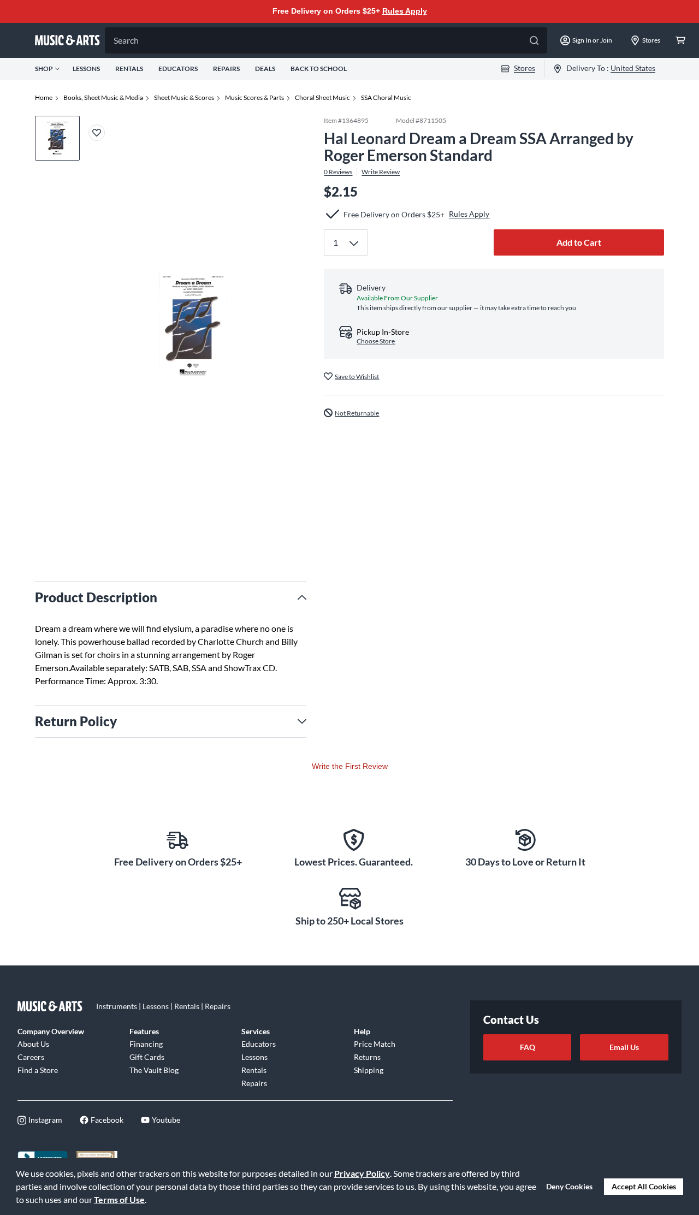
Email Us (624, 1047)
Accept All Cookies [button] (644, 1186)
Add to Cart (578, 242)
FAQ (527, 1047)
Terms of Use (119, 1199)
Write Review (381, 171)
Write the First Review (350, 766)
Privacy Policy (362, 1173)
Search (126, 40)
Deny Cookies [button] (569, 1186)
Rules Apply (404, 11)
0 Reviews (338, 171)
